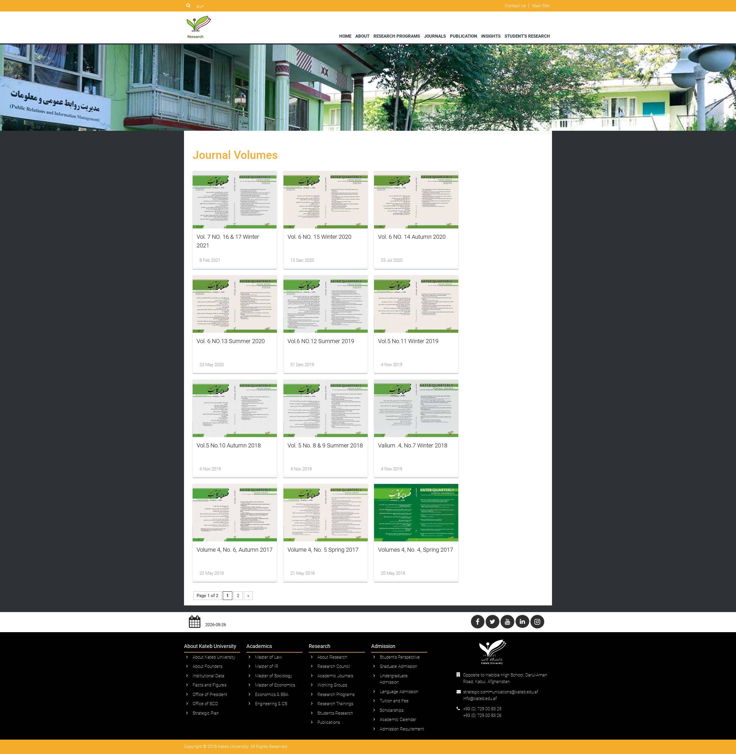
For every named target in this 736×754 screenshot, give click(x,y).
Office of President (210, 694)
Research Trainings (335, 703)
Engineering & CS (271, 703)
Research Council (333, 666)
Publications (328, 722)
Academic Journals (335, 675)
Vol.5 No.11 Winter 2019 (408, 341)
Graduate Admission (398, 666)
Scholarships (391, 710)
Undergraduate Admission (394, 679)
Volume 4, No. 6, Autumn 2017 (235, 549)
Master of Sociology (273, 675)
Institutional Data (208, 675)
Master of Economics (275, 685)
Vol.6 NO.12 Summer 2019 (321, 341)
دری (200, 5)
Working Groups (332, 685)
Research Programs (396, 36)
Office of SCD (205, 703)
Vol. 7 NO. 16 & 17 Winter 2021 (228, 241)
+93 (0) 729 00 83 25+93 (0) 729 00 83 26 (482, 712)
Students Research (335, 713)
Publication (463, 36)
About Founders (207, 666)
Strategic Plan (206, 713)
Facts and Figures (209, 685)
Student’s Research (527, 36)
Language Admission (399, 691)
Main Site (541, 5)
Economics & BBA (271, 694)
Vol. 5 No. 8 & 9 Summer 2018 (325, 445)
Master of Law (268, 657)
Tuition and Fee (394, 700)
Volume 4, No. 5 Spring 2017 (323, 549)
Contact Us (515, 5)
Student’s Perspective (400, 657)
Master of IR (266, 666)
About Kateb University (214, 657)
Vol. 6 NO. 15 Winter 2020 (319, 236)
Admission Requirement (402, 729)
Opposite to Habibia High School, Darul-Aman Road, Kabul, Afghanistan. (505, 678)
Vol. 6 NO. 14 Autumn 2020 (412, 236)
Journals (435, 36)
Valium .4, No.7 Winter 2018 (412, 445)
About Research (332, 657)
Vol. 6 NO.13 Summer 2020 (231, 341)
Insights (491, 36)
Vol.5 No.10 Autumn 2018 (229, 445)
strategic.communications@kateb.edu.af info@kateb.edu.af (500, 695)
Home (345, 36)
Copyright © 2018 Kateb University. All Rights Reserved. (236, 746)
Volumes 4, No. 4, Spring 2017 (415, 549)
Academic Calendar (398, 719)
